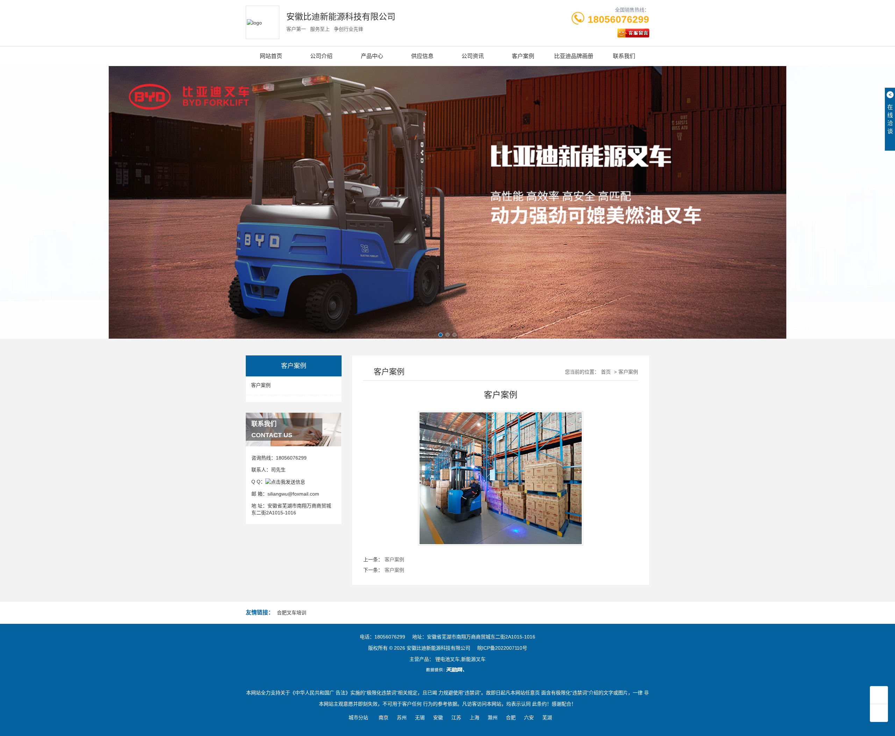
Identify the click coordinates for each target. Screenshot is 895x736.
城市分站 (358, 717)
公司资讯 (472, 56)
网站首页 (271, 56)
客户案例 (523, 56)
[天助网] (447, 669)
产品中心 (372, 56)
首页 (606, 372)
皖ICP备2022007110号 (502, 648)
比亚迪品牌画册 (573, 56)
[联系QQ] (285, 481)
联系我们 (624, 56)
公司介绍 (321, 56)
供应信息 (422, 56)
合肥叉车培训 (291, 612)
